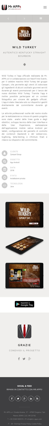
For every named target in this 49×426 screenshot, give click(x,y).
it (8, 424)
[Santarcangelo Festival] (24, 18)
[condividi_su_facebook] (19, 359)
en (12, 424)
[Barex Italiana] (8, 18)
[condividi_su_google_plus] (29, 359)
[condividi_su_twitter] (24, 359)
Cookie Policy (37, 424)
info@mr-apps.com (34, 419)
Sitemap (17, 424)
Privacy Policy (26, 424)
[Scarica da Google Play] (24, 304)
